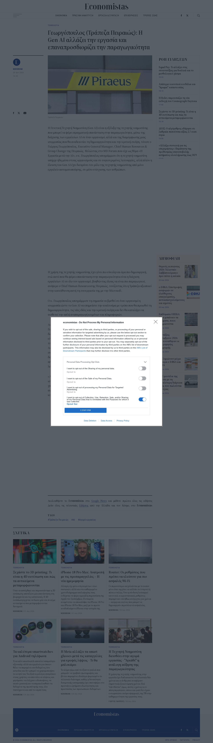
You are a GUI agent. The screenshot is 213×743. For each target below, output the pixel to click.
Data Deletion (90, 420)
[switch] (142, 368)
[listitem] (106, 362)
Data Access (106, 420)
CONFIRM (85, 410)
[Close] (156, 322)
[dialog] (106, 371)
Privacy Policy (123, 420)
